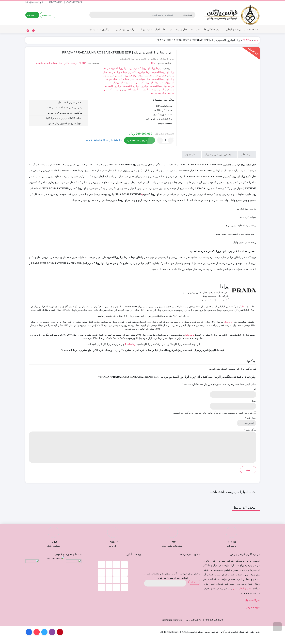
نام (254, 389)
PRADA (247, 40)
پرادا (158, 68)
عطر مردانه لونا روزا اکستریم (150, 82)
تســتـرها (167, 29)
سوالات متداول (252, 600)
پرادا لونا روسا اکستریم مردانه (135, 72)
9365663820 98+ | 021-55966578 (65, 2)
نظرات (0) (190, 154)
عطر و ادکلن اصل (242, 588)
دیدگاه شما (250, 430)
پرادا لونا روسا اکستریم (163, 72)
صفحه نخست (251, 29)
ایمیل (253, 401)
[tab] (247, 154)
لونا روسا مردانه (158, 93)
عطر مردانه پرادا (158, 75)
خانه (256, 40)
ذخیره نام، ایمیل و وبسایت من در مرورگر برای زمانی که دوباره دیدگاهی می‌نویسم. (213, 413)
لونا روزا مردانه (159, 89)
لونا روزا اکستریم (131, 86)
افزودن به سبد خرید (136, 140)
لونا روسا (146, 89)
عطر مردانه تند (143, 79)
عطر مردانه (182, 29)
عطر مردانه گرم (127, 79)
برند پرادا (227, 322)
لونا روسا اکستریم (131, 89)
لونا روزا (144, 86)
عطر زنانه (196, 29)
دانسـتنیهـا (146, 29)
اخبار (157, 29)
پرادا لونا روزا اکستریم (144, 68)
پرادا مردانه (114, 72)
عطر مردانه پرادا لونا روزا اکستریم (132, 75)
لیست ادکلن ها (212, 29)
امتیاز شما (250, 418)
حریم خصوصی (252, 607)
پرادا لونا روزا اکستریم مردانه (118, 68)
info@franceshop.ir (34, 2)
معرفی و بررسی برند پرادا (218, 154)
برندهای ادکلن (233, 29)
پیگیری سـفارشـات (99, 29)
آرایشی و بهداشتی (125, 29)
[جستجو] (92, 15)
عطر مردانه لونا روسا (124, 82)
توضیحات (246, 154)
